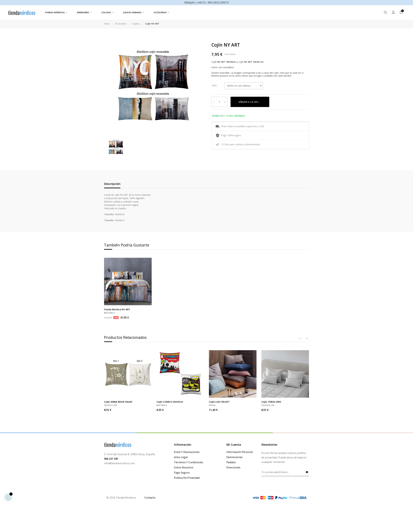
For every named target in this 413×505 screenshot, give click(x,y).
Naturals (109, 313)
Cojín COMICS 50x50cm (169, 401)
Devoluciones (234, 457)
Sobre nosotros (183, 467)
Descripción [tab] (112, 184)
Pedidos (231, 462)
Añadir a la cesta (250, 101)
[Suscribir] (307, 472)
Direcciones (233, 467)
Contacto (149, 497)
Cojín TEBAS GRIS (271, 401)
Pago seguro (182, 472)
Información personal (239, 452)
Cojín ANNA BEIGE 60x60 (118, 401)
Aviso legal (181, 457)
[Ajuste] (393, 12)
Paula (212, 405)
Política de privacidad (187, 478)
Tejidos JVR (110, 405)
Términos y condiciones (188, 462)
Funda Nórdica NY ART (117, 309)
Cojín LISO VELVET (219, 401)
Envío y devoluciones (187, 452)
